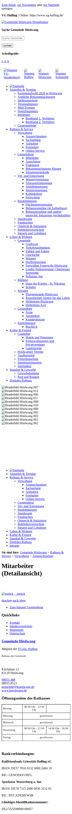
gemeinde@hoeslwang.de (18, 687)
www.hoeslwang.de (14, 690)
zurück (19, 593)
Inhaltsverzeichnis (21, 626)
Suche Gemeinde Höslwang (20, 30)
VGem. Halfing (28, 649)
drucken (7, 600)
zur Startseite (51, 5)
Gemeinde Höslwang (18, 641)
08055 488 (8, 679)
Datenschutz (17, 633)
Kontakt (15, 622)
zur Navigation (26, 5)
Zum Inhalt (9, 5)
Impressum (16, 629)
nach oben (19, 600)
